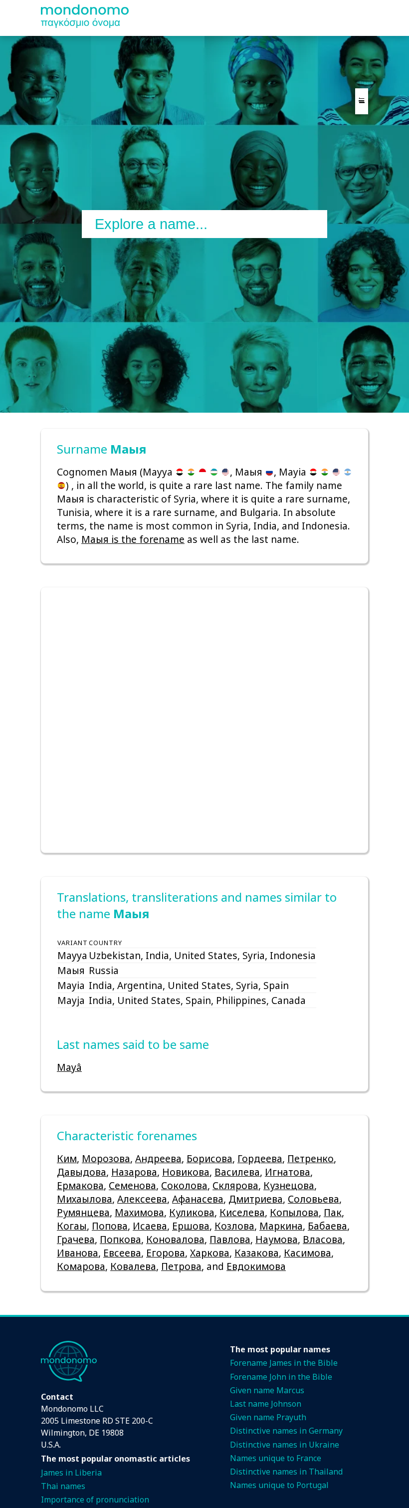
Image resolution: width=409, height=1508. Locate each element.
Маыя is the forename (133, 539)
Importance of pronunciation (95, 1499)
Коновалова (175, 1239)
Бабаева (327, 1226)
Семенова (132, 1185)
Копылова (294, 1212)
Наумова (276, 1239)
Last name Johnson (265, 1403)
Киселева (242, 1212)
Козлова (234, 1226)
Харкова (209, 1252)
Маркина (281, 1226)
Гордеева (259, 1158)
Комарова (81, 1266)
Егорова (165, 1252)
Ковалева (133, 1266)
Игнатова (287, 1172)
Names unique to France (275, 1458)
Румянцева (83, 1212)
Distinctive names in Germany (286, 1430)
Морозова (106, 1158)
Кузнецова (288, 1185)
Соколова (184, 1185)
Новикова (185, 1172)
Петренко (310, 1158)
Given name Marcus (267, 1390)
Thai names (63, 1486)
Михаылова (84, 1199)
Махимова (139, 1212)
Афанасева (197, 1199)
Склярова (235, 1185)
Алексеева (142, 1199)
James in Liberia (71, 1472)
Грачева (76, 1239)
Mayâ (69, 1067)
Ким (67, 1158)
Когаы (72, 1226)
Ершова (190, 1226)
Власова (323, 1239)
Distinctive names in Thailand (286, 1471)
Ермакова (80, 1185)
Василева (237, 1172)
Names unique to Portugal (279, 1485)
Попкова (120, 1239)
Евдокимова (256, 1266)
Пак (333, 1212)
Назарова (134, 1172)
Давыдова (81, 1172)
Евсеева (122, 1252)
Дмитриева (255, 1199)
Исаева (150, 1226)
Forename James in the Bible (284, 1362)
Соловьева (313, 1199)
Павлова (229, 1239)
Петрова (181, 1266)
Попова (110, 1226)
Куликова (191, 1212)
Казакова (256, 1252)
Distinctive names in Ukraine (284, 1444)
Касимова (307, 1252)
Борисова (209, 1158)
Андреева (158, 1158)
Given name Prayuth (268, 1417)
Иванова (77, 1252)
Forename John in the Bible (281, 1376)
